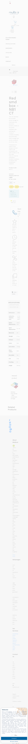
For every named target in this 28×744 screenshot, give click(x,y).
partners (10, 711)
